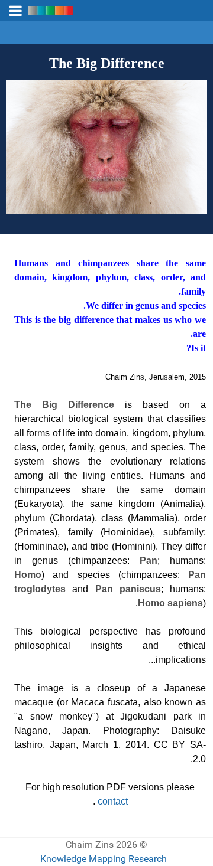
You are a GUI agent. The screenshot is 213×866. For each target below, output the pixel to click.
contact (113, 801)
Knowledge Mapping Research (103, 858)
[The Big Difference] (106, 146)
